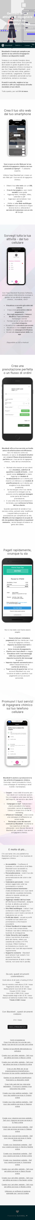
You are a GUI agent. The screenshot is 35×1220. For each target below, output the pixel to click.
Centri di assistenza (17, 1040)
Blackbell (21, 1216)
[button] (17, 71)
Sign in (33, 45)
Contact (27, 45)
